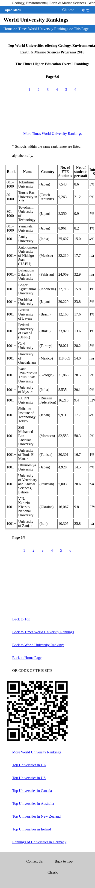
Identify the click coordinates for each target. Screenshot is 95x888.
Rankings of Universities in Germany (39, 842)
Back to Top (21, 619)
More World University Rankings (36, 752)
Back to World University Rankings (38, 645)
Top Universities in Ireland (31, 829)
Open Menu (13, 10)
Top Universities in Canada (32, 791)
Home (7, 29)
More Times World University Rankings (52, 134)
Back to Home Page (27, 658)
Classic (53, 872)
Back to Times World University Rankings (43, 632)
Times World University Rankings (43, 29)
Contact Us (35, 861)
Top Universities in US (29, 778)
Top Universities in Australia (33, 803)
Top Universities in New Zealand (36, 816)
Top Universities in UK (29, 765)
